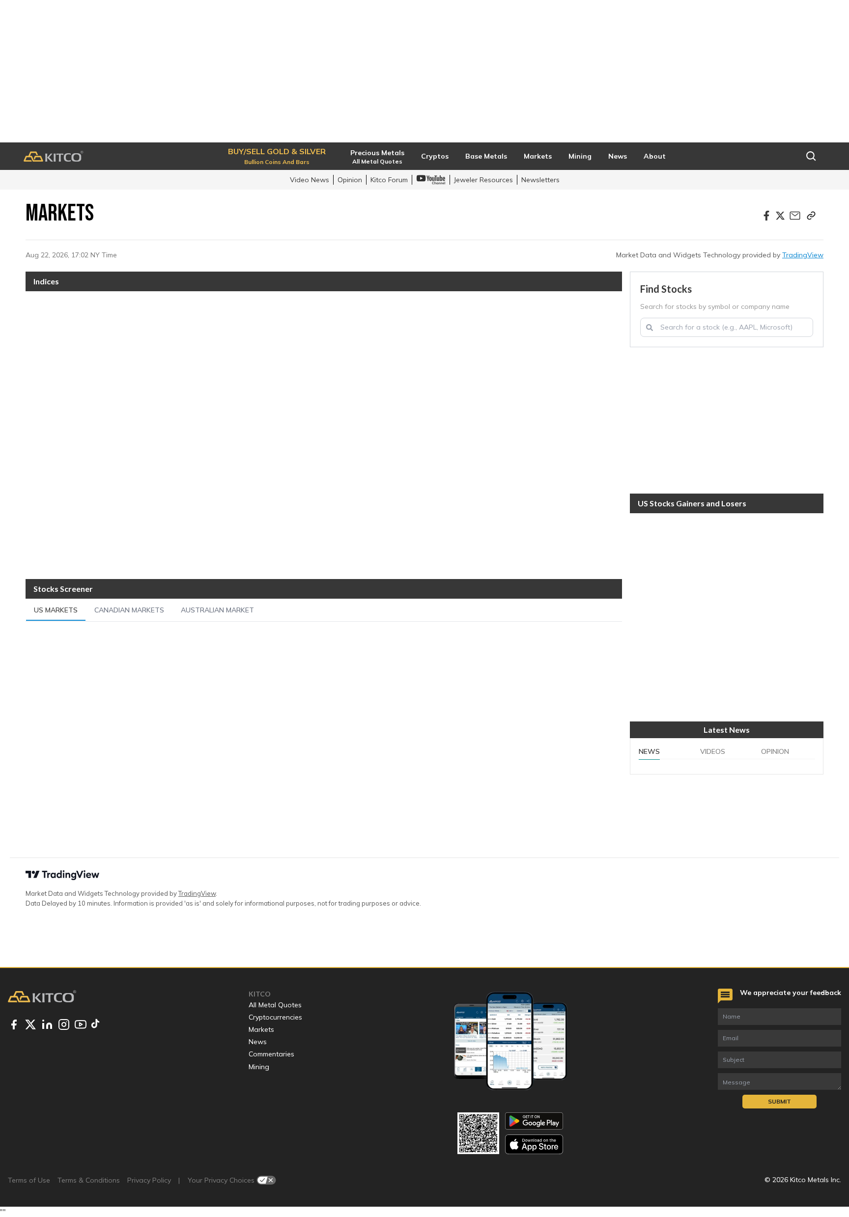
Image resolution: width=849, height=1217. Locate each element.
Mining (259, 1066)
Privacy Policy (149, 1180)
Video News (309, 179)
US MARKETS (56, 610)
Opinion (350, 179)
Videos (712, 751)
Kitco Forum (389, 179)
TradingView (802, 254)
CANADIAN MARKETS (129, 610)
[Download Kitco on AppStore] (534, 1144)
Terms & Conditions (88, 1180)
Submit (779, 1101)
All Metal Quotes (275, 1004)
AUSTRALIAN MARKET (217, 610)
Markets (261, 1029)
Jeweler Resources (483, 179)
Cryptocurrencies (275, 1017)
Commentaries (271, 1054)
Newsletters (540, 179)
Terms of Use (29, 1180)
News (649, 751)
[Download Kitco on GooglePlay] (534, 1121)
